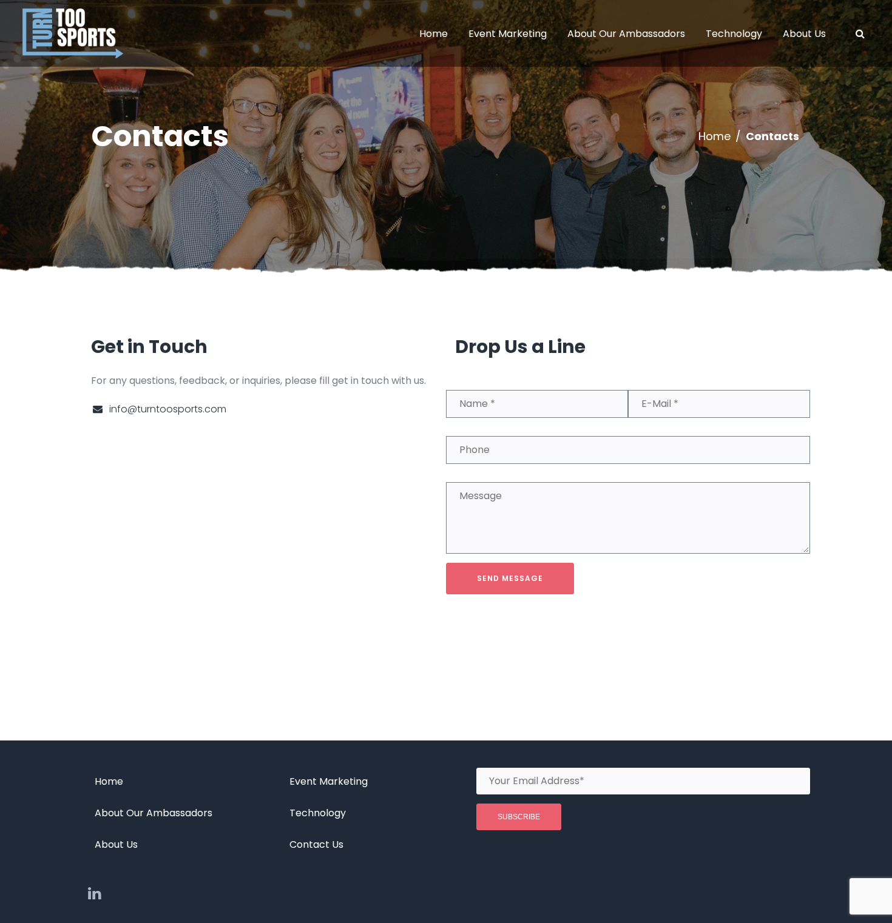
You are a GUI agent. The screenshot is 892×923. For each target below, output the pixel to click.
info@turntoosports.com (167, 409)
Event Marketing (328, 781)
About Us (116, 844)
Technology (317, 813)
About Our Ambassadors (153, 813)
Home (714, 136)
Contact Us (316, 844)
